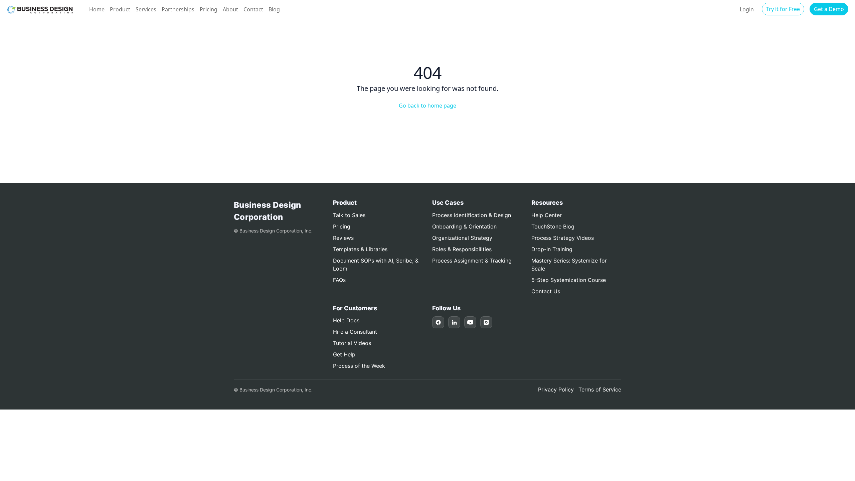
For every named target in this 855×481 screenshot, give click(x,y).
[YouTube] (470, 322)
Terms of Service (599, 389)
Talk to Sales (349, 215)
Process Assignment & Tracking (472, 260)
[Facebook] (438, 322)
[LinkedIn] (454, 322)
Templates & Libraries (360, 249)
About (230, 9)
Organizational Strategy (462, 237)
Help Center (546, 215)
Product (120, 9)
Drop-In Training (551, 249)
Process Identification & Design (471, 215)
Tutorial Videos (352, 343)
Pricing (208, 9)
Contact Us (545, 291)
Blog (274, 9)
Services (146, 9)
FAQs (339, 280)
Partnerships (178, 9)
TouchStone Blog (552, 226)
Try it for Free (783, 9)
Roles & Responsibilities (462, 249)
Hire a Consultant (355, 331)
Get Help (344, 354)
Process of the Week (359, 365)
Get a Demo (829, 9)
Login (747, 9)
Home (97, 9)
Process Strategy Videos (562, 237)
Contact (253, 9)
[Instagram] (486, 322)
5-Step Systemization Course (568, 280)
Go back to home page (427, 105)
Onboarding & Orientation (464, 226)
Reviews (343, 237)
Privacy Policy (556, 389)
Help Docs (346, 320)
